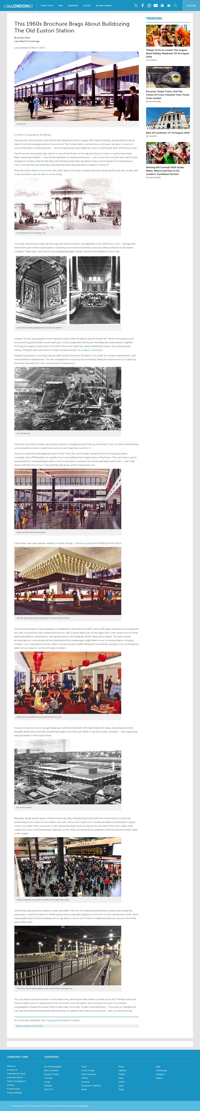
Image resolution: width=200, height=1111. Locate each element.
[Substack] (162, 5)
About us (11, 1066)
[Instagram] (149, 5)
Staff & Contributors (16, 1081)
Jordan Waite (23, 38)
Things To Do (47, 6)
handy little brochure (35, 170)
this (106, 164)
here (66, 999)
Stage (121, 1089)
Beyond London (103, 6)
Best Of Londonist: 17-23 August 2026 (168, 132)
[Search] (175, 5)
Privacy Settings (14, 1092)
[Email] (169, 5)
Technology (161, 1070)
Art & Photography (53, 1066)
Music (84, 1089)
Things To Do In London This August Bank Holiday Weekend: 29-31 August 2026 (167, 53)
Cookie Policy (13, 1089)
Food (83, 1066)
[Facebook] (142, 5)
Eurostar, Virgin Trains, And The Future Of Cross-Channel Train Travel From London (167, 94)
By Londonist (151, 60)
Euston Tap (113, 251)
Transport (73, 6)
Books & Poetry (51, 1074)
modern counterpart (91, 350)
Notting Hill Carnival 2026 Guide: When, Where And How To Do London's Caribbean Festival (165, 170)
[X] (136, 5)
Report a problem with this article (29, 1026)
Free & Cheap (87, 1070)
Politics (122, 1074)
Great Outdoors (88, 1074)
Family (47, 1082)
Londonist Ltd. (82, 1106)
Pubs (60, 6)
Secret (122, 1082)
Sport (121, 1085)
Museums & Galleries (91, 1085)
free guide (51, 1020)
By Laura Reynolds (153, 101)
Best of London (51, 1070)
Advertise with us (15, 1077)
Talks (158, 1066)
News (121, 1066)
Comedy (48, 1078)
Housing (85, 1082)
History (87, 6)
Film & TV (48, 1089)
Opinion (122, 1070)
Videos (159, 1078)
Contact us (12, 1070)
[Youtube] (156, 5)
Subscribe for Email (16, 1073)
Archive (10, 1085)
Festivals (48, 1085)
